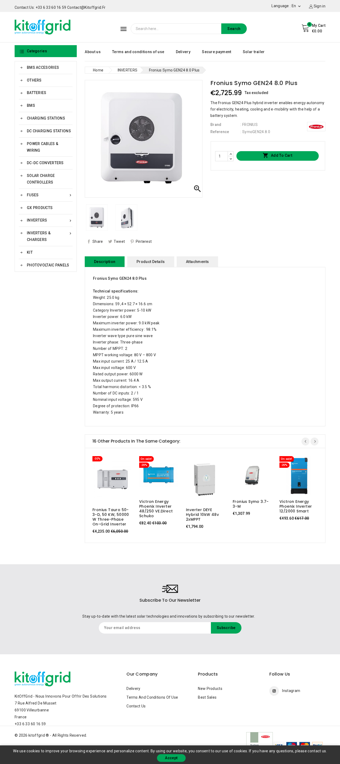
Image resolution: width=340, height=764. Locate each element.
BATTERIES (36, 93)
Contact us (136, 706)
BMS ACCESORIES (43, 67)
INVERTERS (50, 220)
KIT (30, 252)
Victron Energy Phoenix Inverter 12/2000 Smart (295, 506)
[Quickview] (117, 480)
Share (97, 241)
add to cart (106, 480)
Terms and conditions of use (138, 52)
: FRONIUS (249, 124)
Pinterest (144, 241)
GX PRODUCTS (40, 208)
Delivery (183, 52)
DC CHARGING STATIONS (49, 131)
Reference (219, 132)
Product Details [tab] (151, 262)
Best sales (207, 697)
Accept (171, 758)
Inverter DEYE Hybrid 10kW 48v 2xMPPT (202, 514)
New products (210, 688)
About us (92, 52)
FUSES (50, 195)
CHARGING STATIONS (46, 118)
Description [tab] (104, 262)
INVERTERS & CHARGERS (50, 236)
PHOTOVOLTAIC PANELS (48, 265)
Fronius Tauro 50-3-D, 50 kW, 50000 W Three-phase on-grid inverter (110, 517)
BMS (31, 105)
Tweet (119, 241)
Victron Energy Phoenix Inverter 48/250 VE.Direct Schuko (156, 508)
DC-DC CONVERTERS (45, 163)
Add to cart (277, 155)
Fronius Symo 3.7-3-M (251, 504)
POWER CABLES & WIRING (42, 147)
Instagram (291, 691)
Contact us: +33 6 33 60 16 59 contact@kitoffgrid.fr (60, 7)
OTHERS (34, 80)
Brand (216, 124)
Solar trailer (254, 52)
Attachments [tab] (197, 262)
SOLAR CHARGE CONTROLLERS (41, 178)
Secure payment (216, 52)
